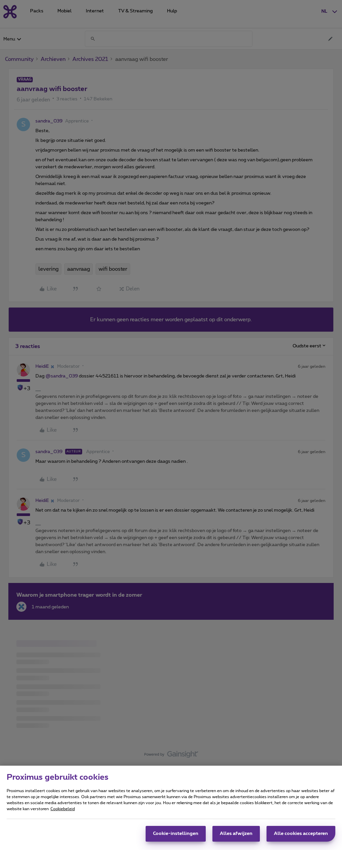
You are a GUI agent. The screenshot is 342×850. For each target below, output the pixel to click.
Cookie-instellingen (175, 833)
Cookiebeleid (62, 809)
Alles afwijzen (236, 833)
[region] (171, 808)
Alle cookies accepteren (301, 833)
